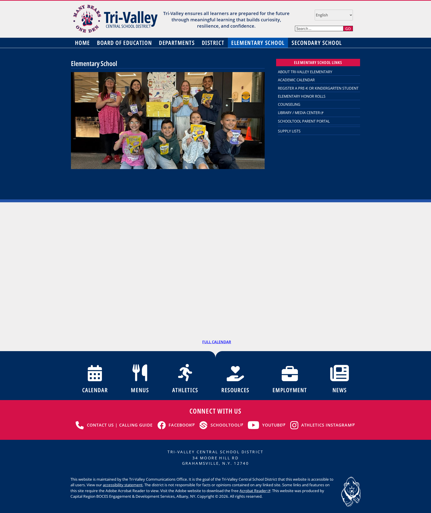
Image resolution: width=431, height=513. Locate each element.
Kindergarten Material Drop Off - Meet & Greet (329, 251)
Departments (177, 43)
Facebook (180, 425)
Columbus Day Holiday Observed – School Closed (271, 319)
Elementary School (258, 43)
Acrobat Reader (253, 490)
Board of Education (124, 43)
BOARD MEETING (93, 245)
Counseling (289, 104)
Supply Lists (289, 131)
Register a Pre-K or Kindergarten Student (318, 88)
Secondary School (317, 43)
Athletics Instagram (326, 425)
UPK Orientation (268, 245)
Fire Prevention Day (213, 321)
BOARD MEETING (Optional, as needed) (332, 290)
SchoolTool (225, 425)
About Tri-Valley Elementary (305, 71)
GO (348, 28)
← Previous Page (89, 215)
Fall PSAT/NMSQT (327, 321)
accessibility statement (123, 484)
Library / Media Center (299, 112)
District (213, 43)
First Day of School (153, 278)
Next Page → (345, 215)
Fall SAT (83, 322)
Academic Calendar (296, 79)
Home (82, 43)
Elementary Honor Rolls (301, 96)
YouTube (272, 425)
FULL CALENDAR (216, 341)
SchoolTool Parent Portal (304, 121)
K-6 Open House (267, 287)
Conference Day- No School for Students (155, 240)
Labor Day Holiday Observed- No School (97, 281)
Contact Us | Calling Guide (120, 425)
